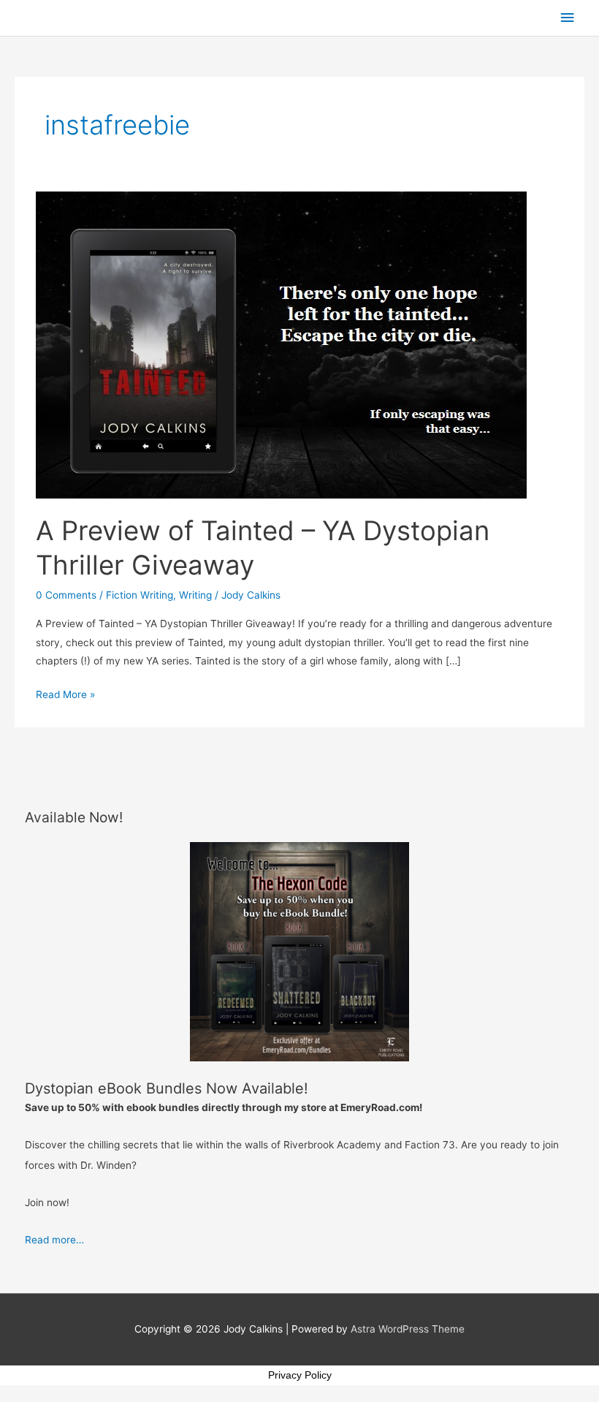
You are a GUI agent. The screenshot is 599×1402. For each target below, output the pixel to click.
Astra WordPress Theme (408, 1329)
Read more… (54, 1240)
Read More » (65, 693)
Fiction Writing (139, 595)
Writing (195, 595)
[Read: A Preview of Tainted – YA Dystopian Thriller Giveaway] (281, 344)
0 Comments (66, 595)
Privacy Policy (300, 1375)
